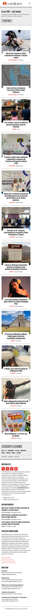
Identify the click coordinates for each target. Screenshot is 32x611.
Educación (12, 237)
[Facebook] (3, 468)
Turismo (13, 373)
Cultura (11, 306)
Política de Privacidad (8, 561)
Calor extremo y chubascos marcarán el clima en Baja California (16, 90)
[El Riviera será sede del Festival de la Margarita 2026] (16, 357)
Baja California (13, 60)
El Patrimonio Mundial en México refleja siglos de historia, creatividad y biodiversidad (16, 336)
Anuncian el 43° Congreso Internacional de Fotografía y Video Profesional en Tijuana (16, 232)
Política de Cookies (7, 559)
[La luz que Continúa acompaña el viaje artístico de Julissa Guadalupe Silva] (16, 288)
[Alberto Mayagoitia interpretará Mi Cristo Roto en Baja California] (16, 389)
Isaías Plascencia (19, 271)
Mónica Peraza (19, 166)
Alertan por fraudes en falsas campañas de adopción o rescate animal (16, 55)
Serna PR (19, 438)
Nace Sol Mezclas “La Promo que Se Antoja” (16, 435)
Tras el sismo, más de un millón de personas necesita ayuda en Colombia (16, 124)
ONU (18, 129)
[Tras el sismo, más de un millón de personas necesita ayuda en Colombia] (16, 111)
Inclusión (12, 166)
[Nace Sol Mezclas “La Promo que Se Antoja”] (16, 422)
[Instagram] (7, 468)
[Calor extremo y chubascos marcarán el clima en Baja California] (16, 76)
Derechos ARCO (6, 557)
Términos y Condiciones (9, 562)
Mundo (14, 129)
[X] (11, 468)
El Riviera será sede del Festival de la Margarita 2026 (16, 370)
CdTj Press (21, 60)
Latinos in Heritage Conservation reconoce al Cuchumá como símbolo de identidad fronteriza (16, 267)
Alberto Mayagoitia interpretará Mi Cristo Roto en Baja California (16, 402)
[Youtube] (16, 468)
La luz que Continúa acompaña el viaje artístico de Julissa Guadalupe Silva (16, 302)
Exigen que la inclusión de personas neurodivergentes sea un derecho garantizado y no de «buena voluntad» (16, 197)
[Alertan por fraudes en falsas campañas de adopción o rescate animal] (16, 41)
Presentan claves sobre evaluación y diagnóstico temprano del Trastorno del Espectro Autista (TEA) (16, 160)
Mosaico (13, 438)
